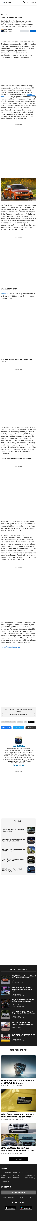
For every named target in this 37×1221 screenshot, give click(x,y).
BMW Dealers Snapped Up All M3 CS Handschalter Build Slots (23, 1035)
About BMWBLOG (6, 1173)
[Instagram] (20, 765)
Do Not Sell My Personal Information (30, 1178)
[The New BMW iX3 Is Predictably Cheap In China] (31, 827)
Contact (27, 1173)
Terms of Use (16, 1175)
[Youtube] (20, 1203)
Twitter (19, 727)
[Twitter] (17, 765)
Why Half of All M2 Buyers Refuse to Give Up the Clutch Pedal (23, 1000)
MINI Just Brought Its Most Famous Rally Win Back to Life (22, 1023)
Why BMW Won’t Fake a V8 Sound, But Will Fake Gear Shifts (24, 977)
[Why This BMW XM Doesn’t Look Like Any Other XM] (31, 857)
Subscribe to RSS (6, 1177)
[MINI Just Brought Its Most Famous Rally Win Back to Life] (5, 1023)
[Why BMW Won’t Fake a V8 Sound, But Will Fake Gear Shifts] (5, 976)
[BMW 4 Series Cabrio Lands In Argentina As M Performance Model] (5, 987)
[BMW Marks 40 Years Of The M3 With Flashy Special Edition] (31, 867)
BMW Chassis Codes (18, 1173)
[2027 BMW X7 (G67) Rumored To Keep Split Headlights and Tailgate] (5, 1011)
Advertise (3, 1175)
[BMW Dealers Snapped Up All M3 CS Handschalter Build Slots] (5, 1034)
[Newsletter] (27, 2)
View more (17, 1159)
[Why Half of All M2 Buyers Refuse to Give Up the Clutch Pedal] (5, 1000)
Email (31, 727)
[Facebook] (14, 765)
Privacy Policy (16, 1177)
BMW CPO (20, 722)
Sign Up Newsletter (30, 1175)
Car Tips (4, 14)
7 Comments (32, 30)
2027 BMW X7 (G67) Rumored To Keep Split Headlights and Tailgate (23, 1012)
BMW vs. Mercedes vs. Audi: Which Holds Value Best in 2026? (17, 1149)
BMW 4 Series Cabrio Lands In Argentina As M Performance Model (22, 989)
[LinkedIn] (23, 765)
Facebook (7, 727)
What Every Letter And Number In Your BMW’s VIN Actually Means (17, 1115)
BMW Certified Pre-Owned (8, 722)
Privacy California (5, 1181)
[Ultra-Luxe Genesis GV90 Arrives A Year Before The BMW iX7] (31, 837)
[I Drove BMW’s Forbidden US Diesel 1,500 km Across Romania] (31, 847)
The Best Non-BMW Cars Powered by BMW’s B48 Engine (18, 1081)
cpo (25, 722)
